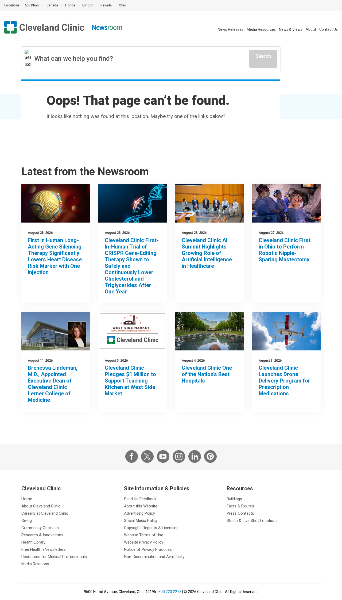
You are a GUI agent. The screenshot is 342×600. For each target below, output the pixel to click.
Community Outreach (40, 527)
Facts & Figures (240, 506)
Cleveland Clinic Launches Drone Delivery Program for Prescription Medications (284, 381)
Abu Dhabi (32, 5)
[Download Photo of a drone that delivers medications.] (286, 331)
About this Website (140, 506)
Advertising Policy (139, 513)
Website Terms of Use (143, 535)
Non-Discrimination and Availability (154, 556)
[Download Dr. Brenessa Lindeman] (55, 331)
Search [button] (263, 56)
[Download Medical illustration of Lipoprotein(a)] (55, 203)
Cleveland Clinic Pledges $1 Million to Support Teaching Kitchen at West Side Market (130, 381)
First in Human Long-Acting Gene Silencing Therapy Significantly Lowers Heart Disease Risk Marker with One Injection (55, 256)
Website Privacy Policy (143, 542)
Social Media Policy (141, 520)
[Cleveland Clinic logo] (44, 27)
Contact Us (328, 29)
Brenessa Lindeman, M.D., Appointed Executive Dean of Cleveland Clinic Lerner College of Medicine (52, 384)
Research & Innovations (42, 535)
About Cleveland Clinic (40, 506)
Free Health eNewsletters (43, 549)
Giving (26, 520)
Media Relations (35, 563)
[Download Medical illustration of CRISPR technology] (132, 203)
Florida (70, 5)
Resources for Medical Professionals (54, 556)
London (87, 5)
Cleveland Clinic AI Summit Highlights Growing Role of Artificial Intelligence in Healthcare (207, 253)
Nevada (106, 5)
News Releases (230, 29)
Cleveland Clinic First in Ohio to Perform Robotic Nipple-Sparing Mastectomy (284, 250)
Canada (52, 5)
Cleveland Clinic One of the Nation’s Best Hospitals (207, 374)
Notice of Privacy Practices (148, 549)
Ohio (122, 5)
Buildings (234, 498)
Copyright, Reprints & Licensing (151, 527)
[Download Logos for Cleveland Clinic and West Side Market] (132, 331)
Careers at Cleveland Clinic (44, 513)
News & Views (290, 29)
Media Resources (261, 29)
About (311, 29)
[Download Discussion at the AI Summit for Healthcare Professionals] (209, 203)
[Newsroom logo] (107, 27)
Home (26, 498)
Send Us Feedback (140, 498)
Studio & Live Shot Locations (252, 520)
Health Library (33, 542)
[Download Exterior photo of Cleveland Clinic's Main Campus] (209, 331)
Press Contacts (240, 513)
